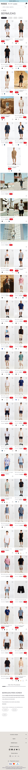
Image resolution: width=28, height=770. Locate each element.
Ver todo (4, 17)
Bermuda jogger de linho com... (8, 141)
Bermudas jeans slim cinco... (21, 523)
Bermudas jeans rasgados (6, 574)
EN (18, 756)
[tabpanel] (14, 156)
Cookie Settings (22, 767)
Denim (15, 17)
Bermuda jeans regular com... (7, 191)
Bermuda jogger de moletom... (8, 446)
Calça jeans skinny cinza (6, 548)
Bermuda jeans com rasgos (7, 472)
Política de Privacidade (6, 767)
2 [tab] (2, 46)
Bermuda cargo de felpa (6, 319)
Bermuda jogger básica (20, 574)
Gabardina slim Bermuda (6, 497)
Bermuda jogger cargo (6, 344)
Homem (15, 3)
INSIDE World (14, 742)
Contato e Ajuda (14, 734)
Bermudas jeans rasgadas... (7, 676)
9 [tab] (21, 505)
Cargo (20, 17)
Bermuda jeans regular (6, 242)
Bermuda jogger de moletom (7, 421)
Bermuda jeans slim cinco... (21, 472)
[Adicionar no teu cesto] (12, 43)
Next (12, 28)
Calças (14, 709)
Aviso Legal (15, 768)
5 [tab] (4, 46)
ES (13, 756)
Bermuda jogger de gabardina (7, 217)
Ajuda (14, 738)
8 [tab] (6, 403)
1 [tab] (1, 46)
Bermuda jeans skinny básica (7, 650)
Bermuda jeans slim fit (20, 446)
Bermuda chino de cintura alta (14, 166)
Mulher (10, 3)
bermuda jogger (4, 293)
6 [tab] (5, 46)
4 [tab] (17, 46)
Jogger (10, 17)
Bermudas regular (5, 268)
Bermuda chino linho (19, 38)
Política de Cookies (15, 767)
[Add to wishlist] (12, 21)
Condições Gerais (9, 768)
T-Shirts (5, 709)
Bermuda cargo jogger (6, 90)
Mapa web (20, 768)
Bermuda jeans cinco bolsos (7, 599)
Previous (1, 28)
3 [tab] (3, 46)
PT (16, 756)
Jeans (4, 714)
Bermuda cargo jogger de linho (8, 38)
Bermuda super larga (19, 625)
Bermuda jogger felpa (6, 64)
